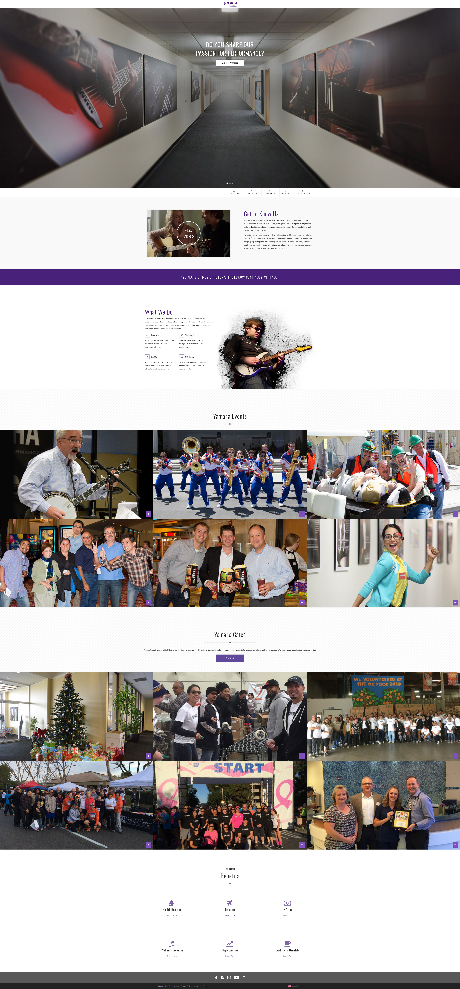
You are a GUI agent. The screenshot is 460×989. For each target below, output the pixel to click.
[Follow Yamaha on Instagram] (229, 977)
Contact (230, 658)
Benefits (286, 194)
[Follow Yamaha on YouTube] (236, 977)
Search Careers (303, 194)
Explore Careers (230, 62)
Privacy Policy (186, 986)
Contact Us (162, 986)
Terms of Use (174, 986)
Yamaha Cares (270, 194)
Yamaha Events (252, 194)
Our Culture (234, 194)
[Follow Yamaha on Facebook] (222, 977)
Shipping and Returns (201, 986)
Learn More (172, 915)
